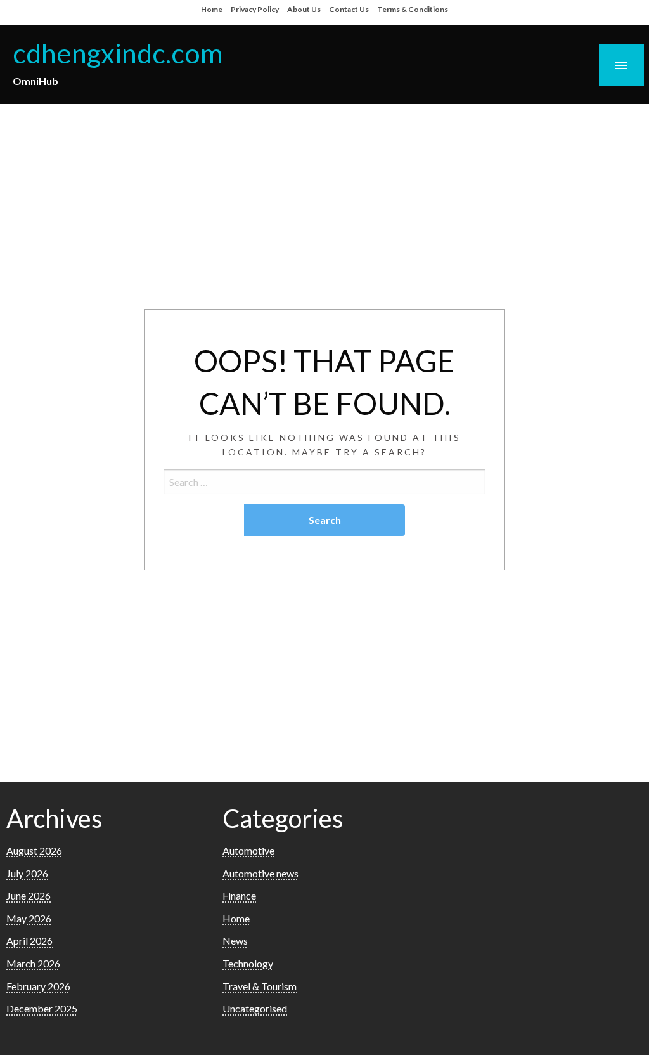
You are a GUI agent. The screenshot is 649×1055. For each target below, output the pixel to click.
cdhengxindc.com (118, 52)
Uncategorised (254, 1008)
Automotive (248, 850)
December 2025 (41, 1008)
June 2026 (28, 895)
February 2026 (38, 986)
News (235, 940)
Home (211, 9)
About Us (304, 9)
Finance (239, 895)
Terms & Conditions (412, 9)
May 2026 (28, 918)
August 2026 (34, 850)
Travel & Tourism (259, 986)
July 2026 (27, 873)
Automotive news (260, 873)
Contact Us (349, 9)
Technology (247, 963)
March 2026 (33, 963)
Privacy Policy (255, 9)
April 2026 (29, 940)
